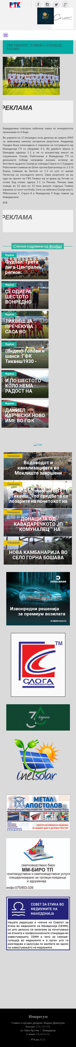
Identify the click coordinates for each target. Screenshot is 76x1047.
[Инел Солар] (38, 762)
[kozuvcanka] (38, 717)
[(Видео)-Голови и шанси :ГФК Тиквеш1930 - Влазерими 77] (25, 354)
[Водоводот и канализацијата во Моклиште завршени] (38, 466)
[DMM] (38, 598)
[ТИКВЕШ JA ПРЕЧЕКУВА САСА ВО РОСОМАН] (25, 325)
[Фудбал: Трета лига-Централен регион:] (25, 265)
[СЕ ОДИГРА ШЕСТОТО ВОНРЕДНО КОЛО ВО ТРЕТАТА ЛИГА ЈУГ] (25, 295)
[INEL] (45, 15)
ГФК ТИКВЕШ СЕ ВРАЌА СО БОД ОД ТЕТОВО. (33, 47)
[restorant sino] (62, 17)
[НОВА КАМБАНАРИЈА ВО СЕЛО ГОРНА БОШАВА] (38, 551)
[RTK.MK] (15, 4)
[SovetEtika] (38, 923)
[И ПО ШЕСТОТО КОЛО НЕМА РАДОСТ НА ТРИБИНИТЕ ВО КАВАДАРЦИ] (25, 384)
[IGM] (38, 444)
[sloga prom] (38, 664)
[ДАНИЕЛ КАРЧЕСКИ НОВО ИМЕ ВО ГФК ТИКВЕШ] (25, 414)
